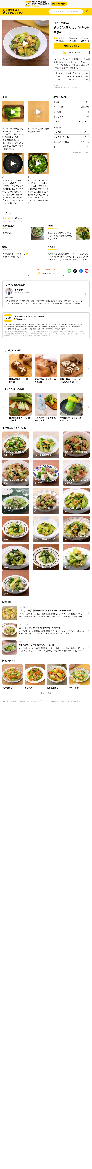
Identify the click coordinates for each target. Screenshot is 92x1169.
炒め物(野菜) (24, 701)
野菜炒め (36, 701)
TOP (4, 701)
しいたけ (57, 112)
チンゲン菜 (58, 107)
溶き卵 (56, 102)
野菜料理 (12, 701)
